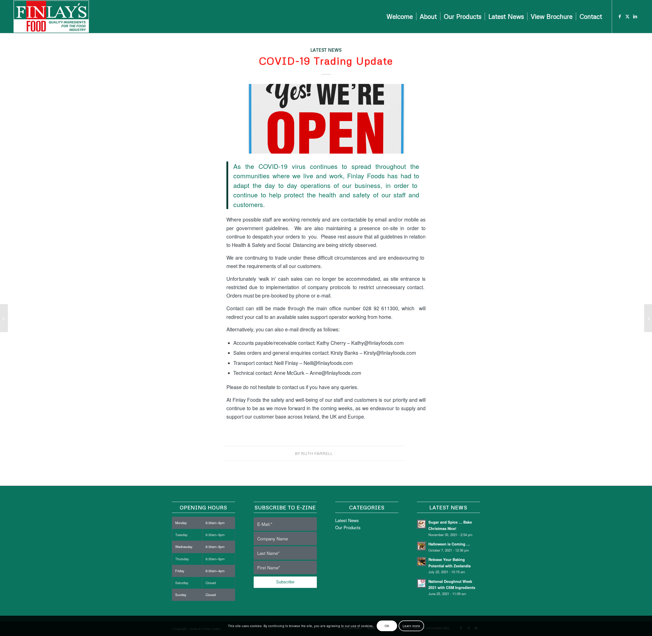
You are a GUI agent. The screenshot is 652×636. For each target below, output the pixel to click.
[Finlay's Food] (51, 16)
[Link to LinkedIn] (635, 16)
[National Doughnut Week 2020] (4, 318)
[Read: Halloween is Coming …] (421, 546)
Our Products (348, 527)
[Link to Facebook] (620, 16)
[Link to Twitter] (627, 16)
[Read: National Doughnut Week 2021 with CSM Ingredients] (421, 583)
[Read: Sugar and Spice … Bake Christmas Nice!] (421, 524)
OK (387, 626)
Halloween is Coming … (449, 543)
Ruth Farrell (317, 453)
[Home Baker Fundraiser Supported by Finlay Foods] (648, 318)
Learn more (411, 626)
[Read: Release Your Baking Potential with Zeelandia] (421, 561)
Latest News (326, 50)
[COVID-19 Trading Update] (326, 118)
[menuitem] (399, 16)
